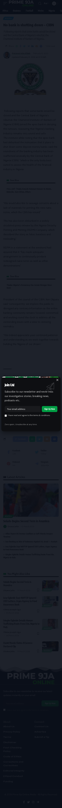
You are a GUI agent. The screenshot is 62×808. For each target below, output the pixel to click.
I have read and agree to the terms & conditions (29, 415)
